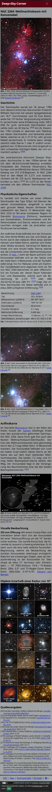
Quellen (35, 783)
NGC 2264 (36, 293)
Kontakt (38, 778)
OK (9, 789)
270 (33, 281)
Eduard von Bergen (13, 98)
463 (32, 127)
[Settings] (47, 778)
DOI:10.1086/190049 (27, 749)
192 (26, 469)
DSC (5, 778)
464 (22, 151)
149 (7, 522)
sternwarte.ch (44, 715)
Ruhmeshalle (24, 778)
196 (40, 287)
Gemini (27, 430)
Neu (12, 778)
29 (22, 97)
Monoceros (19, 216)
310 (22, 181)
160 (10, 522)
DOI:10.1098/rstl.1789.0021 (14, 772)
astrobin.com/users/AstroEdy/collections (27, 712)
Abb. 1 (15, 254)
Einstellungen (37, 786)
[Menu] (47, 3)
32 (9, 369)
